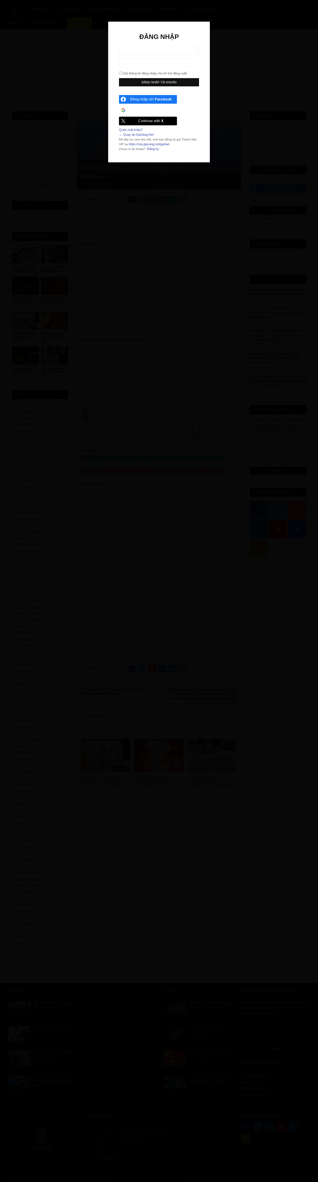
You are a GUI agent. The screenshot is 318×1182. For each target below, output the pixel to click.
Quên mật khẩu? (131, 130)
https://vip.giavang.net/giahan (149, 144)
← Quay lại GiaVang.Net (136, 134)
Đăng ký (153, 149)
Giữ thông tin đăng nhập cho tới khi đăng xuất (154, 73)
